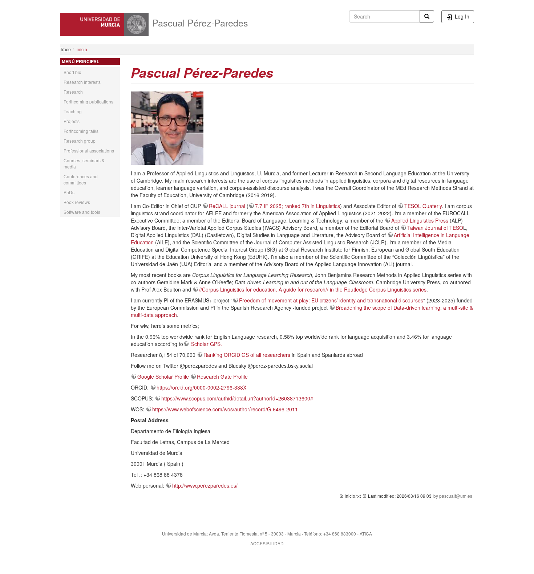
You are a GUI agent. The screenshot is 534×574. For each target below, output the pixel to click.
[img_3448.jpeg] (167, 127)
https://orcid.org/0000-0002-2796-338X (201, 387)
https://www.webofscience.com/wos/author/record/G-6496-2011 (225, 409)
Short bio (72, 72)
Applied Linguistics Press (419, 220)
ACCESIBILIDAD (267, 543)
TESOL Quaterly (423, 205)
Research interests (82, 82)
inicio (82, 49)
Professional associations (89, 150)
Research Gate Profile (222, 376)
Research (73, 92)
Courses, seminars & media (84, 163)
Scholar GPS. (206, 343)
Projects (72, 121)
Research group (80, 141)
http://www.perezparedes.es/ (205, 485)
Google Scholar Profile (163, 376)
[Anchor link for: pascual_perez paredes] (280, 71)
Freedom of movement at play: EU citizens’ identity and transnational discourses (331, 300)
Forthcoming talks (81, 131)
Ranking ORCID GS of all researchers (246, 354)
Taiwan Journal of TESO (435, 227)
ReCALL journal (227, 205)
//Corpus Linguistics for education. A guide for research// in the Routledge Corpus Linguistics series (312, 289)
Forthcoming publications (88, 101)
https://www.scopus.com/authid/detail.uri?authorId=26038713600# (237, 398)
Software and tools (82, 212)
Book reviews (77, 202)
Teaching (73, 111)
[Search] (427, 16)
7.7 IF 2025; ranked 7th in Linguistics (297, 205)
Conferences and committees (81, 179)
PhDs (69, 192)
